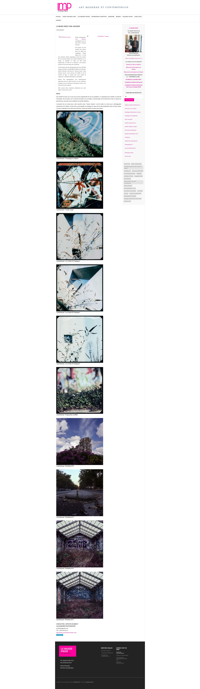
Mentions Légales (106, 650)
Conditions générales (107, 652)
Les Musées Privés (84, 16)
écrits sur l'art (127, 201)
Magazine (111, 16)
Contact (58, 20)
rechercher (129, 99)
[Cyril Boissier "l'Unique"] (102, 51)
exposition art (127, 171)
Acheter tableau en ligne (131, 126)
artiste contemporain (136, 164)
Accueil (58, 16)
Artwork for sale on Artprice (133, 64)
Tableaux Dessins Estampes (132, 105)
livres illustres (127, 178)
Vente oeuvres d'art (69, 16)
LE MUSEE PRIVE (133, 28)
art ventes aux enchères (130, 191)
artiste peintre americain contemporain (130, 182)
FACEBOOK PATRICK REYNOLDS (133, 82)
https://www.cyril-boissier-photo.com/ (66, 632)
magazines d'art (138, 176)
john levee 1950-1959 (137, 171)
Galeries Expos (127, 16)
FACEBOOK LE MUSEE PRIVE (133, 79)
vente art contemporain (135, 193)
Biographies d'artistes (99, 16)
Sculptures (127, 137)
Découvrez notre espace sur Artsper (133, 72)
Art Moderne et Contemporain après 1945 (121, 658)
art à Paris (140, 191)
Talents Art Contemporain (131, 141)
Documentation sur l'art (130, 188)
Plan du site (128, 156)
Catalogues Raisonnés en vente (133, 112)
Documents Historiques (130, 130)
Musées (118, 16)
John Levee (138, 16)
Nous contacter (128, 119)
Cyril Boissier (80, 39)
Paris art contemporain (120, 663)
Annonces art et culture (130, 108)
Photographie (128, 144)
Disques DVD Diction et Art (131, 133)
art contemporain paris (129, 173)
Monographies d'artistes (130, 196)
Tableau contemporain (122, 655)
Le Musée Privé (76, 682)
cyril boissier (60, 634)
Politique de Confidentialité (105, 656)
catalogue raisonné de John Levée (132, 198)
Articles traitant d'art (130, 123)
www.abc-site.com (89, 682)
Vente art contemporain (120, 653)
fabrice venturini (128, 185)
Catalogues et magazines (131, 115)
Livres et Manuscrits (130, 148)
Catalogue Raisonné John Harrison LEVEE (132, 167)
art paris (126, 193)
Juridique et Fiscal (128, 176)
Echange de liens (129, 152)
